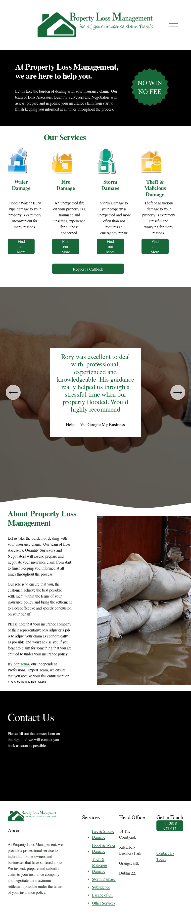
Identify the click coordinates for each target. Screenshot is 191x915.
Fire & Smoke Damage (103, 834)
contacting (22, 663)
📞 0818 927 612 (170, 825)
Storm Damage (104, 879)
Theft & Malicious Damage (99, 865)
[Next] (177, 392)
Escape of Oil (102, 895)
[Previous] (13, 392)
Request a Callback (88, 269)
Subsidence (101, 887)
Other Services (103, 903)
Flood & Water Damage (103, 848)
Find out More (21, 246)
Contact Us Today (165, 856)
